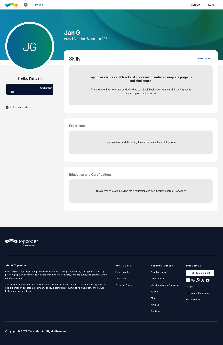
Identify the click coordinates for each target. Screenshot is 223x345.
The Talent (121, 278)
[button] (26, 5)
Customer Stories (124, 285)
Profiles (38, 4)
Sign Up (195, 4)
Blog (153, 298)
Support (190, 286)
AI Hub (154, 291)
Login (211, 4)
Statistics (155, 311)
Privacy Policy (193, 299)
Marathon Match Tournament (166, 285)
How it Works (122, 272)
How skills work (205, 58)
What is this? (46, 88)
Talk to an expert (200, 272)
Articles (155, 304)
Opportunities (158, 278)
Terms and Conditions (197, 293)
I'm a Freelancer (159, 272)
